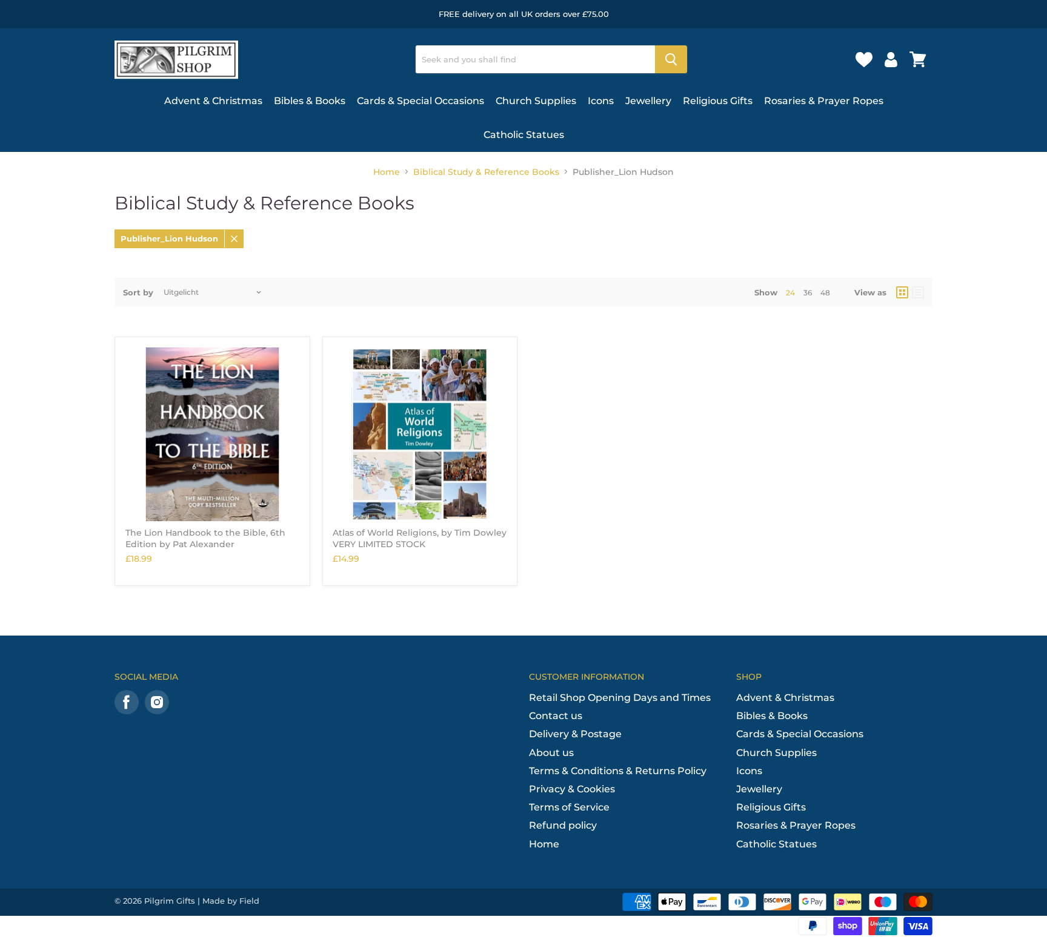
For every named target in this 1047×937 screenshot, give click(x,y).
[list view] (918, 292)
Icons (601, 101)
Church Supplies (536, 101)
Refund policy (563, 825)
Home (386, 172)
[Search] (671, 59)
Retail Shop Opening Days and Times (620, 697)
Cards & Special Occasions (420, 101)
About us (551, 752)
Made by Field (230, 901)
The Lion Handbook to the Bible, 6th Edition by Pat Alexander (205, 538)
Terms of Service (569, 807)
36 (807, 292)
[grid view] (902, 292)
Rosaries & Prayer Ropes (823, 101)
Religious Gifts (718, 101)
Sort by (138, 292)
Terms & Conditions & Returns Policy (617, 771)
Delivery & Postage (575, 734)
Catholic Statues (524, 134)
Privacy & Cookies (572, 789)
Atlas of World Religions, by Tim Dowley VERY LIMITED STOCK (420, 538)
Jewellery (648, 101)
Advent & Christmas (213, 101)
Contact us (555, 716)
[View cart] (917, 59)
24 (790, 292)
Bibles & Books (309, 101)
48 (825, 292)
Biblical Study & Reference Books (486, 172)
